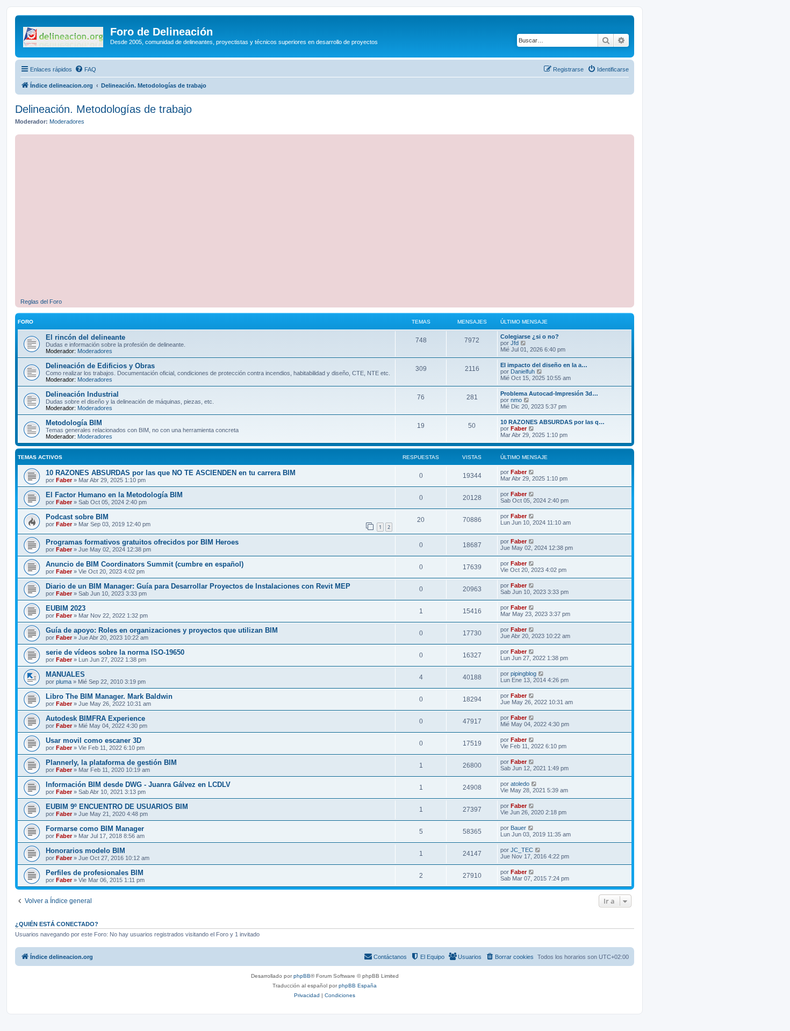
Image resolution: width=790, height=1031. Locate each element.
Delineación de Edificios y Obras (100, 366)
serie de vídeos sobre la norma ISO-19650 (115, 652)
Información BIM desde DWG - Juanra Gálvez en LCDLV (138, 785)
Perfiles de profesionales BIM (94, 873)
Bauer (518, 828)
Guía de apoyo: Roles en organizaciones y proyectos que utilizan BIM (162, 630)
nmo (516, 400)
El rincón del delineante (85, 337)
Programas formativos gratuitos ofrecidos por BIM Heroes (142, 542)
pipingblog (523, 673)
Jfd (515, 343)
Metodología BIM (74, 423)
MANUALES (65, 674)
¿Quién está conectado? (56, 924)
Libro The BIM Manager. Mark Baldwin (109, 696)
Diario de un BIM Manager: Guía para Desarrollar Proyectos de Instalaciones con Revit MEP (198, 586)
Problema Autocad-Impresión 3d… (549, 393)
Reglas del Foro (41, 301)
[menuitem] (85, 69)
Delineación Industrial (82, 394)
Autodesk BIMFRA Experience (95, 718)
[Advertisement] (342, 217)
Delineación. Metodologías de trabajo (103, 109)
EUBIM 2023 (65, 608)
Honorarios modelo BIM (85, 851)
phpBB (302, 976)
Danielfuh (523, 371)
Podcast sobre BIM (77, 517)
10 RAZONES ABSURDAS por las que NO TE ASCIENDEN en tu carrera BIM (171, 473)
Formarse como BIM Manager (95, 829)
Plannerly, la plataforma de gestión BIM (111, 762)
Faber (519, 428)
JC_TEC (522, 850)
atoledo (520, 784)
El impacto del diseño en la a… (543, 365)
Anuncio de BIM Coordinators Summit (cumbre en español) (144, 564)
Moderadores (66, 121)
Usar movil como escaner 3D (93, 740)
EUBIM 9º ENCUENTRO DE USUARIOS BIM (117, 807)
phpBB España (358, 986)
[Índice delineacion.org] (64, 35)
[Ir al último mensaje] (531, 472)
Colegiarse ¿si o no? (529, 336)
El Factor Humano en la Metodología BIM (114, 495)
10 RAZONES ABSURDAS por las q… (552, 422)
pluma (63, 681)
